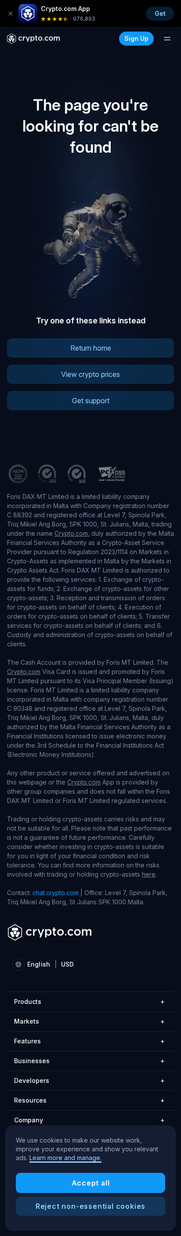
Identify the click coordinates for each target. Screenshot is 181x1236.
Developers (89, 1080)
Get (160, 13)
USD (67, 964)
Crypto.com (71, 533)
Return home (90, 348)
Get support (90, 400)
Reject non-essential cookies (90, 1206)
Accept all (91, 1183)
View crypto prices (90, 374)
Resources (89, 1100)
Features (89, 1041)
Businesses (89, 1060)
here (149, 874)
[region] (90, 1178)
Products (89, 1001)
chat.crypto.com (56, 892)
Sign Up (136, 38)
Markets (89, 1021)
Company (89, 1120)
